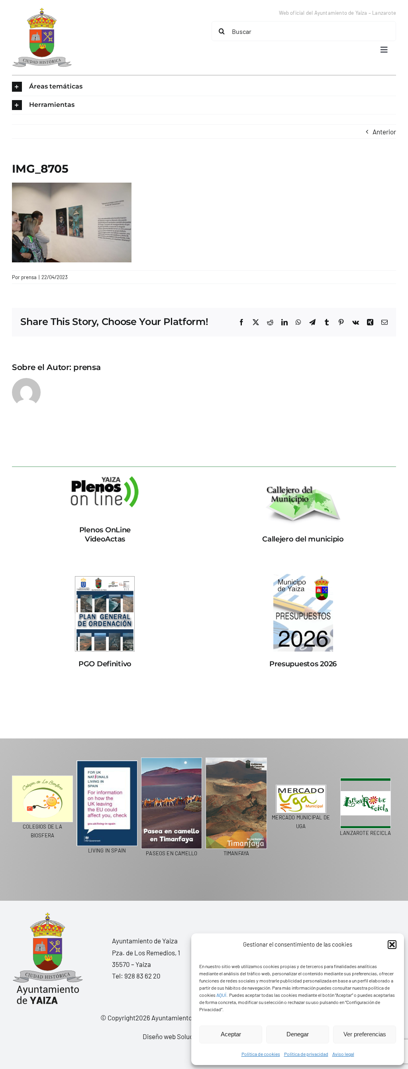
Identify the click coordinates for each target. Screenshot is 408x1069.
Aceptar (231, 1034)
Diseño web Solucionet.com (183, 1036)
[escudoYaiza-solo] (42, 11)
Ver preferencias (364, 1034)
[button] (392, 945)
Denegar (297, 1034)
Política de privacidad (306, 1054)
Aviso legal (343, 1054)
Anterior (384, 132)
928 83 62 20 (142, 976)
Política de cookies (260, 1054)
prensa (29, 277)
